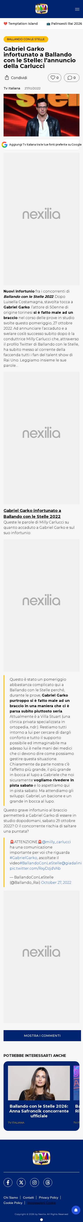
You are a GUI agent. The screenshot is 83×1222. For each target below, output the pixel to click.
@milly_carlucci (56, 842)
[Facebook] (5, 1180)
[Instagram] (32, 1180)
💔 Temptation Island (21, 24)
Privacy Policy (48, 1197)
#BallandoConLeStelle (41, 863)
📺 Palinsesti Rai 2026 (64, 24)
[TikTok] (45, 1180)
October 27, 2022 (56, 882)
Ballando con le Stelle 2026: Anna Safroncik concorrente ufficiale (39, 1111)
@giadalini (72, 863)
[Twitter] (18, 1180)
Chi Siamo (11, 1197)
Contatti (28, 1197)
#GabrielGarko (23, 858)
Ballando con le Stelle (26, 39)
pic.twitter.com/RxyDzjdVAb (35, 868)
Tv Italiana (12, 88)
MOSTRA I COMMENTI (42, 1036)
